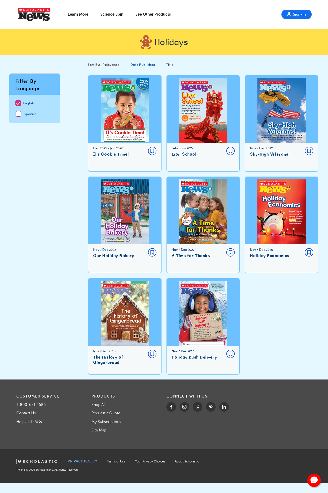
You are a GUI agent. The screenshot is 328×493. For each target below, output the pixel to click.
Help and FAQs (29, 422)
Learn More (78, 14)
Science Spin (111, 14)
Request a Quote (105, 413)
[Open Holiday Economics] (281, 225)
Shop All (98, 405)
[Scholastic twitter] (197, 407)
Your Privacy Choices (150, 461)
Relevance (111, 65)
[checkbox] (152, 150)
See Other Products (153, 14)
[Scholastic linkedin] (224, 407)
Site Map (98, 430)
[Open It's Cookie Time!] (124, 123)
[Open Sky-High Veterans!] (281, 123)
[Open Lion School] (203, 123)
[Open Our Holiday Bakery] (124, 225)
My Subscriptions (106, 422)
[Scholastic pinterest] (211, 407)
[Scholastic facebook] (171, 407)
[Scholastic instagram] (184, 407)
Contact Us (26, 413)
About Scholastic (187, 461)
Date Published (142, 65)
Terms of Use (116, 461)
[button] (314, 480)
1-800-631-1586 (31, 405)
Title (170, 65)
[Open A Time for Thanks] (203, 225)
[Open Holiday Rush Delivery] (203, 326)
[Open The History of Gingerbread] (124, 326)
